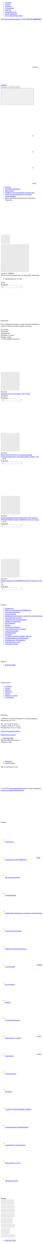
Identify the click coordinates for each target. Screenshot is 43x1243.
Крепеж (8, 625)
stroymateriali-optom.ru (17, 788)
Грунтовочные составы (13, 618)
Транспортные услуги (13, 642)
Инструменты (10, 623)
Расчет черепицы (11, 14)
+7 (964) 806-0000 (26, 19)
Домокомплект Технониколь (15, 640)
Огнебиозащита (10, 633)
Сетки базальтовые (11, 631)
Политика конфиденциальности (12, 790)
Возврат (8, 690)
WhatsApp (8, 761)
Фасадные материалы (12, 612)
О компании (9, 8)
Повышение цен (11, 12)
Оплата (7, 4)
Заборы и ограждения (12, 621)
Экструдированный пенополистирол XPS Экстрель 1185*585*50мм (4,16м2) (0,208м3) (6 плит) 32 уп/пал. (20, 518)
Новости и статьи (11, 695)
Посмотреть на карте (8, 735)
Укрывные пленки (11, 644)
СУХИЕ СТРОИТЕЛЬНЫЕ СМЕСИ (18, 636)
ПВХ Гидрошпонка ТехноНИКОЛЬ (17, 610)
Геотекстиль (9, 608)
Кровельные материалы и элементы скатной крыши (23, 616)
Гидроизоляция (10, 614)
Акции (7, 694)
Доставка (8, 2)
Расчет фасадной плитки (14, 15)
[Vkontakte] (16, 783)
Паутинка (8, 634)
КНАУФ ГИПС (10, 665)
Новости (8, 10)
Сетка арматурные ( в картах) (15, 629)
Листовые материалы (12, 627)
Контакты (8, 6)
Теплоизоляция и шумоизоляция (16, 638)
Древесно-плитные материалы (16, 619)
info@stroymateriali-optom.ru (10, 19)
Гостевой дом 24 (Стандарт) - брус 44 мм (15, 394)
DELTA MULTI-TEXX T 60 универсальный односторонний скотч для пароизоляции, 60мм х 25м (20, 456)
